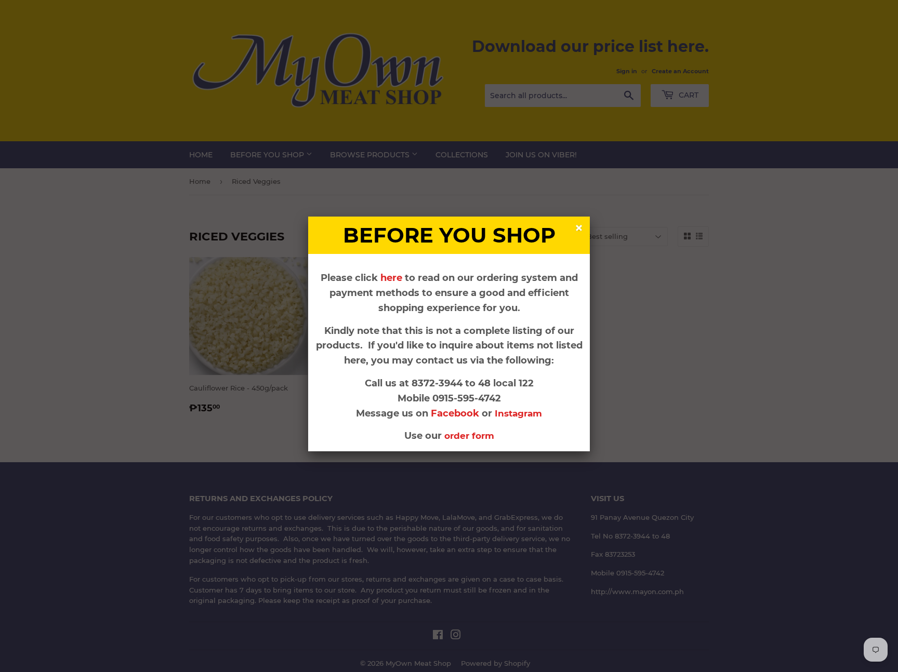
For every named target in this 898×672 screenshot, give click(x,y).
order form (469, 436)
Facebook (456, 413)
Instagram (518, 413)
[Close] (580, 229)
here (391, 278)
